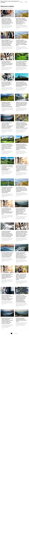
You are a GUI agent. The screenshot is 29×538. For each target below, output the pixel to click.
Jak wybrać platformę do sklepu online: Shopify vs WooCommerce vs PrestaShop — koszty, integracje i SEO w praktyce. (7, 63)
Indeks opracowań (21, 2)
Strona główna (26, 2)
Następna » (16, 333)
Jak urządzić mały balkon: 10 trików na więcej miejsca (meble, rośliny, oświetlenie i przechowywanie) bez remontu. (7, 84)
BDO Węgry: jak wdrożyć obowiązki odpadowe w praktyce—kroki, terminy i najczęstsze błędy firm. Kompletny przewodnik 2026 (7, 104)
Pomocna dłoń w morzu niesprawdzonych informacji (10, 2)
